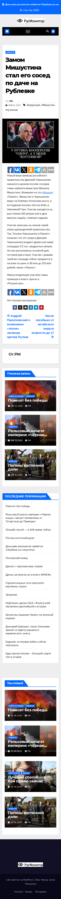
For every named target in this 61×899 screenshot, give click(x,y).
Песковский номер (17, 558)
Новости (10, 52)
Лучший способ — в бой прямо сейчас (28, 529)
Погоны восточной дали (26, 467)
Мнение (26, 773)
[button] (47, 31)
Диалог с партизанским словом (24, 566)
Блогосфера (14, 773)
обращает (47, 192)
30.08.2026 (17, 822)
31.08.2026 (17, 716)
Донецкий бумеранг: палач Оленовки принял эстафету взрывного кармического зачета (28, 630)
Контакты (18, 892)
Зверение (11, 594)
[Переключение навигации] (28, 31)
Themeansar (30, 884)
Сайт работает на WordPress (20, 880)
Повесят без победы (27, 400)
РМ (11, 101)
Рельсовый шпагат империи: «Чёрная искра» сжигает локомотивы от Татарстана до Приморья (28, 518)
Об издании (40, 892)
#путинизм (11, 110)
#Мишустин (48, 105)
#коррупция (33, 105)
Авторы (28, 892)
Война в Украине (16, 396)
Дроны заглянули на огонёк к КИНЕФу (28, 574)
